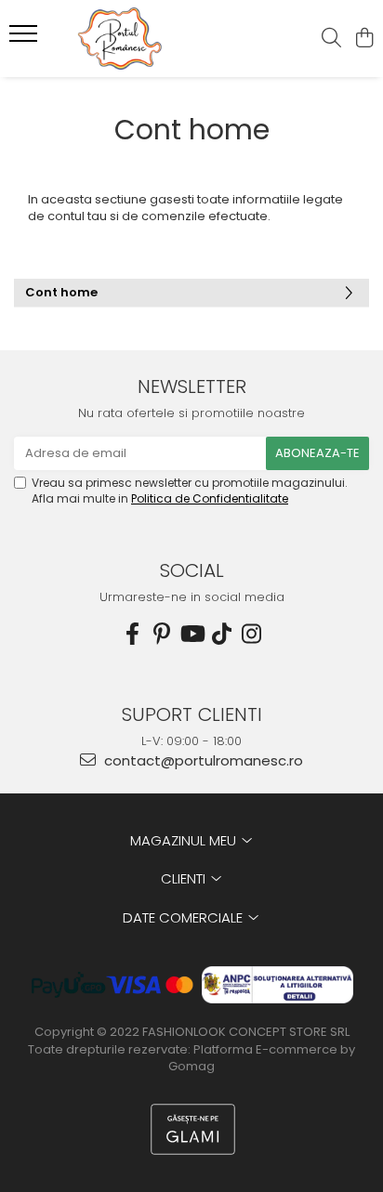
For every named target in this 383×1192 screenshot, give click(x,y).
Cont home (61, 292)
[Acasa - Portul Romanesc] (120, 38)
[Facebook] (132, 634)
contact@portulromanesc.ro (201, 760)
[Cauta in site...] (331, 39)
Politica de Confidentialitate (209, 498)
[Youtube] (191, 634)
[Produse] (25, 39)
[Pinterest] (162, 634)
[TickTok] (221, 634)
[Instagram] (251, 634)
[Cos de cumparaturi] (364, 39)
